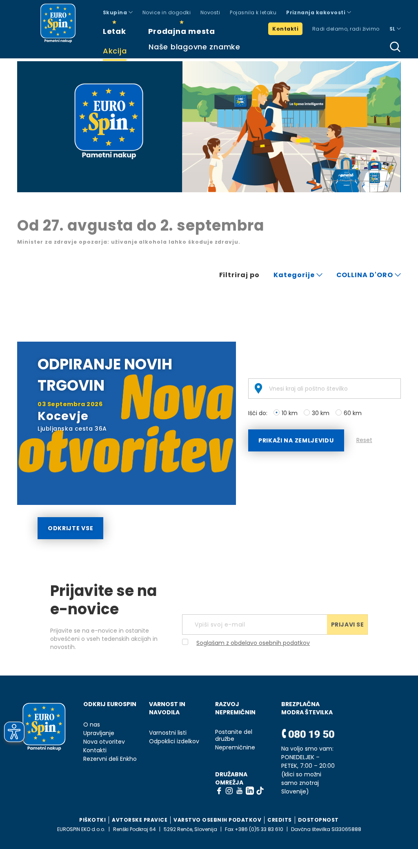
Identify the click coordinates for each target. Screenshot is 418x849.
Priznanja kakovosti (316, 12)
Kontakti (285, 28)
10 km (290, 413)
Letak (114, 31)
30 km (320, 413)
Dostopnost (318, 819)
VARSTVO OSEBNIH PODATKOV (217, 819)
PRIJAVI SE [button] (347, 624)
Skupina (116, 12)
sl (393, 28)
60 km (353, 413)
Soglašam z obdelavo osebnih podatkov (253, 643)
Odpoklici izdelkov (174, 741)
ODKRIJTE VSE (70, 528)
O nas (91, 724)
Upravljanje (98, 733)
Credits (279, 819)
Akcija (115, 51)
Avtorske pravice (139, 819)
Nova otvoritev (104, 741)
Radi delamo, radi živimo (346, 28)
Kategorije (294, 275)
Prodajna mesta (181, 31)
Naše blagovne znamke (194, 47)
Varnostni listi (168, 732)
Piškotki (92, 819)
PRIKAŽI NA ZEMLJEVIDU (296, 440)
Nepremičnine (235, 747)
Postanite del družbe (233, 735)
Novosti (210, 12)
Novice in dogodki (166, 12)
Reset (364, 440)
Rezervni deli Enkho (110, 759)
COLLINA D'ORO (365, 275)
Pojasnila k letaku (253, 12)
